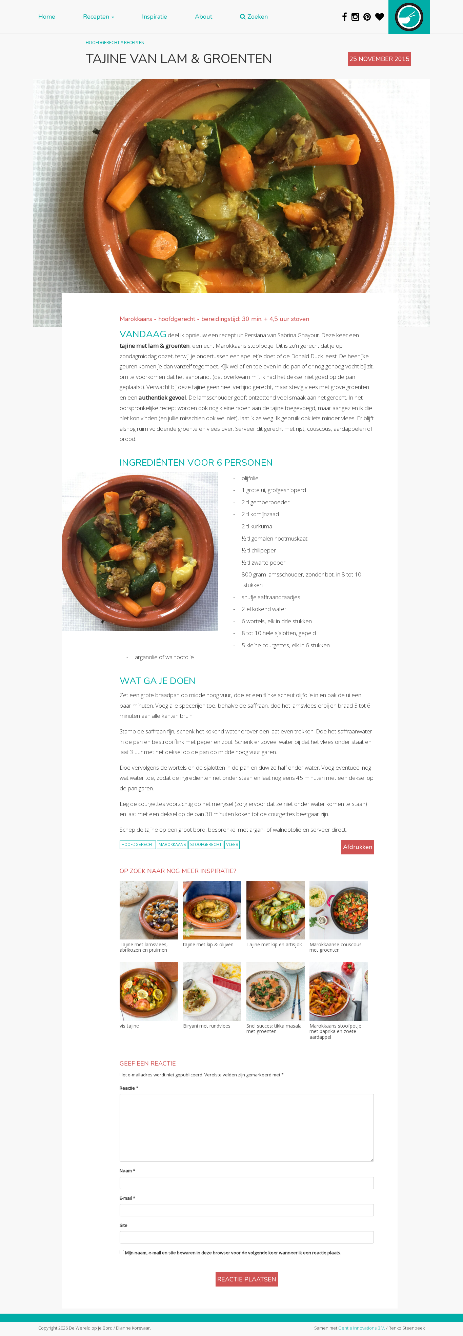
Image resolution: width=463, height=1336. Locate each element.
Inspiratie (154, 17)
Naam (127, 1171)
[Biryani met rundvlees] (212, 991)
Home (46, 17)
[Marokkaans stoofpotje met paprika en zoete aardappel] (338, 991)
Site (123, 1225)
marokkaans (172, 844)
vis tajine (129, 1026)
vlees (232, 844)
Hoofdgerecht (103, 42)
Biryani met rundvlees (206, 1026)
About (203, 17)
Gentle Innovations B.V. (361, 1328)
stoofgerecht (206, 844)
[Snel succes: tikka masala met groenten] (275, 991)
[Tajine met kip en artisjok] (275, 910)
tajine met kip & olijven (208, 945)
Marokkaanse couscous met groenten (335, 947)
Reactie (129, 1088)
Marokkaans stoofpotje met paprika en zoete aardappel (335, 1031)
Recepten (97, 17)
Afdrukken (357, 847)
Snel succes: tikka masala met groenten (274, 1029)
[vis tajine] (149, 991)
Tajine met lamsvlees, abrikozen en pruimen (144, 947)
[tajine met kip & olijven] (212, 910)
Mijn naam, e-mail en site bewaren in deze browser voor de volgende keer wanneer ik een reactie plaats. (233, 1253)
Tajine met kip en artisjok (274, 945)
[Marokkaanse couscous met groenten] (338, 910)
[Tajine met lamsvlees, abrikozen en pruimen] (149, 910)
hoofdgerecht (137, 844)
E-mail (127, 1198)
